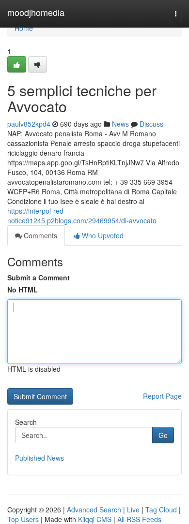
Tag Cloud (161, 509)
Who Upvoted (102, 235)
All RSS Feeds (139, 519)
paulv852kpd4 (28, 124)
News (120, 124)
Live (133, 509)
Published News (39, 458)
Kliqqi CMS (94, 519)
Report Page (162, 396)
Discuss (151, 124)
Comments (39, 235)
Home (24, 28)
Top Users (23, 519)
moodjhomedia (35, 12)
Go (163, 435)
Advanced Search (94, 509)
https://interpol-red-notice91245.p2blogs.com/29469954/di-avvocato (82, 215)
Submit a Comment (38, 277)
